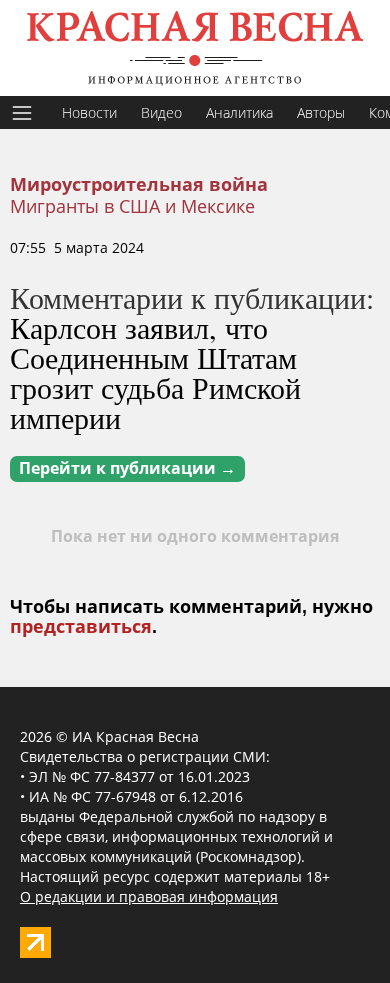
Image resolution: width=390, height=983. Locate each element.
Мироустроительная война (139, 185)
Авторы (321, 112)
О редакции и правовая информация (149, 896)
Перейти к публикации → (127, 468)
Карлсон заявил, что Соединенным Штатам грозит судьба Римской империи (155, 372)
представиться (81, 627)
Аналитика (239, 112)
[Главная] (195, 48)
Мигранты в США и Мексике (132, 206)
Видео (161, 112)
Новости (89, 112)
